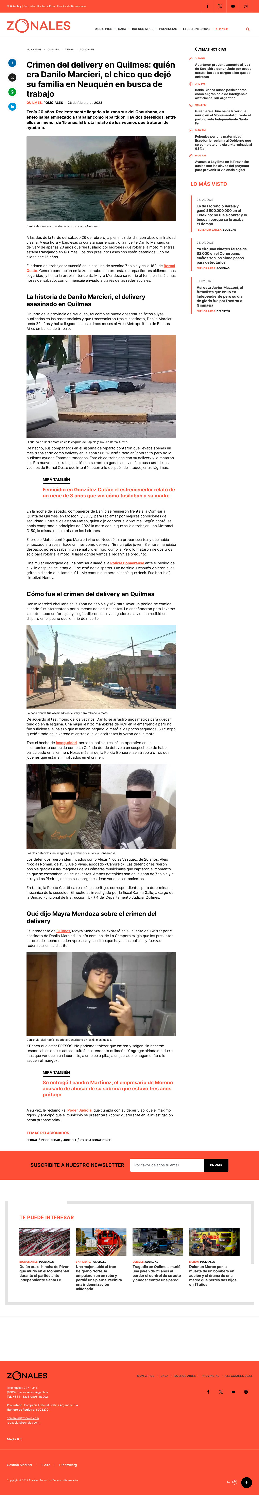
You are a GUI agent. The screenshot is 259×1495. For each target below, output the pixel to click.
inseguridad (66, 743)
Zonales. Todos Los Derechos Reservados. (54, 1480)
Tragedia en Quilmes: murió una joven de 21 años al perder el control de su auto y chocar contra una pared (157, 1273)
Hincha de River (46, 6)
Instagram (245, 6)
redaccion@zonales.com (23, 1422)
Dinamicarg (68, 1465)
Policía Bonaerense (127, 563)
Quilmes (53, 49)
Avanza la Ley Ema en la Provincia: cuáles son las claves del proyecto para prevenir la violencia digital (222, 166)
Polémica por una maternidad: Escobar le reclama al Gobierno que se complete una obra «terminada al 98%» (223, 142)
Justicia (69, 1140)
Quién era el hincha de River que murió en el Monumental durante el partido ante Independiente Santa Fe (223, 117)
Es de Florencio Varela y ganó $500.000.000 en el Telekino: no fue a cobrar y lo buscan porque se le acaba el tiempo (222, 215)
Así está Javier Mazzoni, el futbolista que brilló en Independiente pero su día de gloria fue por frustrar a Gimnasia (220, 296)
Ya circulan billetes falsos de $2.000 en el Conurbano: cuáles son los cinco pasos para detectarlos (222, 255)
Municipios (103, 29)
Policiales (87, 49)
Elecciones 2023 (196, 29)
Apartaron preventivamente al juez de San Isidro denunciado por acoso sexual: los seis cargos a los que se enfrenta (223, 71)
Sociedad (229, 229)
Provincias (168, 29)
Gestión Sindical (19, 1465)
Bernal (32, 1140)
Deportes (223, 311)
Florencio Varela (209, 229)
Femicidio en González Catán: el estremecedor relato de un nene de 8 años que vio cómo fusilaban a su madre (109, 493)
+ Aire (45, 1465)
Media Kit (14, 1439)
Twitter (220, 6)
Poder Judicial (79, 1110)
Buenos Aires (142, 29)
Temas (69, 49)
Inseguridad (50, 1140)
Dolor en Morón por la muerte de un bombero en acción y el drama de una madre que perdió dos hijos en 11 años (213, 1276)
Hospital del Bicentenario (71, 6)
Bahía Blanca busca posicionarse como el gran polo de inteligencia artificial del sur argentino (221, 94)
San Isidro (29, 6)
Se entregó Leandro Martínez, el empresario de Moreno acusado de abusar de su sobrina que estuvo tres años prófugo (108, 1089)
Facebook (207, 6)
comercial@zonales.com (23, 1418)
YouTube (232, 6)
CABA (122, 29)
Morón (194, 1261)
